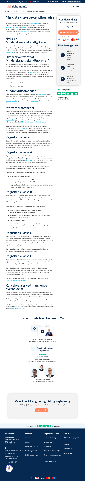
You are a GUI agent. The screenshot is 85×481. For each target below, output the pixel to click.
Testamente (48, 442)
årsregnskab (9, 52)
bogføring (24, 27)
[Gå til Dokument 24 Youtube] (12, 462)
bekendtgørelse (34, 23)
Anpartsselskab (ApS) (51, 451)
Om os (27, 438)
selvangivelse (10, 120)
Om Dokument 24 (52, 1)
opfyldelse (33, 72)
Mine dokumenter (74, 1)
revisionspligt (41, 94)
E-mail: (13, 449)
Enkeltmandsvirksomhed (52, 455)
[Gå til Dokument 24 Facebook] (5, 462)
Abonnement (68, 453)
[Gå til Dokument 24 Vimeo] (16, 462)
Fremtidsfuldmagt (50, 438)
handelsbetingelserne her (17, 308)
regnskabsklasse (24, 32)
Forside (7, 11)
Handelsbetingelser (31, 446)
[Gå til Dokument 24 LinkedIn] (9, 462)
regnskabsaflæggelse (12, 27)
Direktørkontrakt (50, 461)
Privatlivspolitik (30, 451)
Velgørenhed (68, 449)
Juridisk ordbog (16, 11)
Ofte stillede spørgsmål (72, 438)
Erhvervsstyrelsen (27, 122)
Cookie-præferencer (31, 455)
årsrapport (29, 160)
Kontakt (63, 1)
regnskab (23, 128)
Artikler (66, 444)
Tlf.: (10, 453)
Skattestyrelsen (40, 122)
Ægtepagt (47, 446)
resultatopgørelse (11, 101)
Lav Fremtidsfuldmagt (68, 32)
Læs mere (41, 410)
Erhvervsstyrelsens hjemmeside (16, 280)
